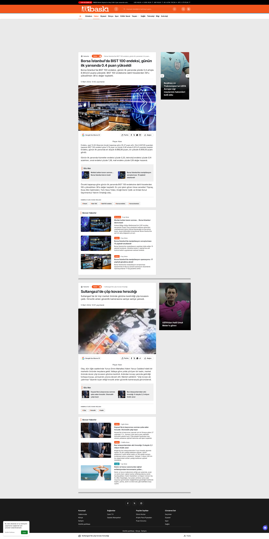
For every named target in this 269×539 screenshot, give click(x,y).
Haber (117, 238)
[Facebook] (127, 503)
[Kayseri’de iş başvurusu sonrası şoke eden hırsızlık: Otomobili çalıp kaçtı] (99, 394)
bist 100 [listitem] (94, 203)
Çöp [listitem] (84, 410)
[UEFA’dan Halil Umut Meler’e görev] (175, 306)
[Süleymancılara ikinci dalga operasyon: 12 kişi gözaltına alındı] (175, 76)
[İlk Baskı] (95, 9)
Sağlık (117, 464)
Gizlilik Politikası (10, 532)
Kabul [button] (24, 532)
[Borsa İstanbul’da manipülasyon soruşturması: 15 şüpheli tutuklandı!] (135, 175)
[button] (189, 9)
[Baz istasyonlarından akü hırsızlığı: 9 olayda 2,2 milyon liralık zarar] (135, 394)
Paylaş (189, 536)
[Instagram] (141, 503)
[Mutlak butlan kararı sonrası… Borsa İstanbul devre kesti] (99, 175)
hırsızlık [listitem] (93, 410)
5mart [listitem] (84, 203)
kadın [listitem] (101, 410)
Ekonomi (117, 217)
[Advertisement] (134, 35)
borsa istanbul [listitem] (134, 203)
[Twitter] (134, 503)
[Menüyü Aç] (116, 9)
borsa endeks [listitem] (120, 203)
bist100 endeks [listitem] (106, 203)
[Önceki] (162, 76)
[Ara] (183, 9)
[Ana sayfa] (80, 16)
